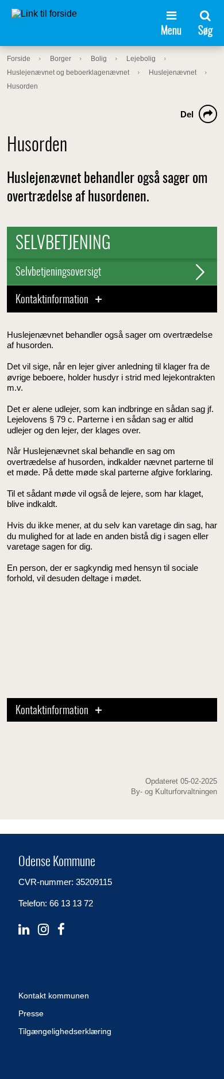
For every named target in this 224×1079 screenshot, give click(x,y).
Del (187, 114)
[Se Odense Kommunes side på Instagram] (43, 929)
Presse (31, 1013)
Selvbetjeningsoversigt (58, 272)
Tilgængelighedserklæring (64, 1031)
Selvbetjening (63, 244)
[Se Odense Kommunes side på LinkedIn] (23, 929)
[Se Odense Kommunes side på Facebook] (61, 929)
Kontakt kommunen (53, 995)
